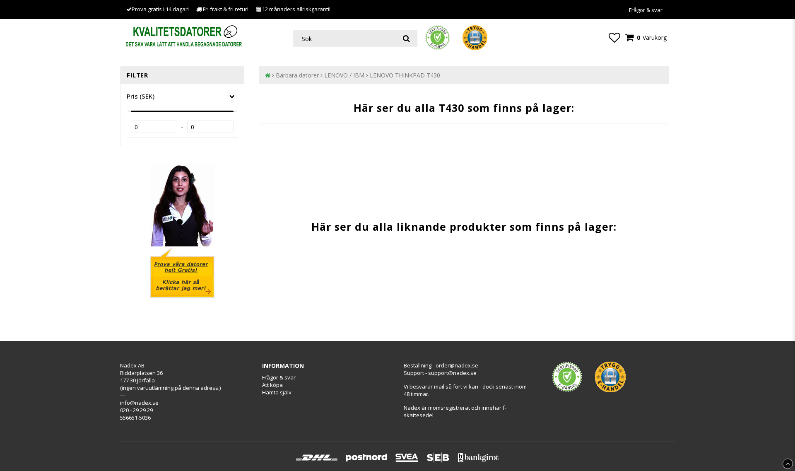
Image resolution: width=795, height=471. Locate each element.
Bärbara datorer (297, 75)
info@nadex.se (139, 402)
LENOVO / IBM (344, 75)
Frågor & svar (645, 10)
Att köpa (272, 385)
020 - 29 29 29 (136, 410)
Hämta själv (277, 392)
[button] (614, 37)
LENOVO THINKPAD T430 (405, 75)
